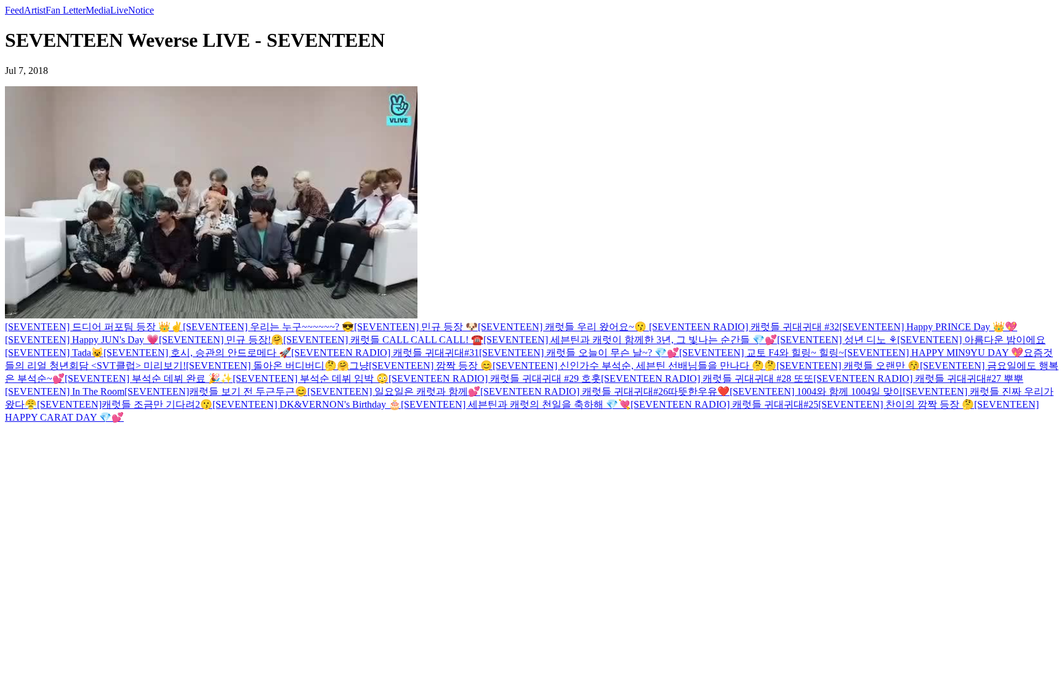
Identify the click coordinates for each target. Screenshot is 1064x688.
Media (98, 10)
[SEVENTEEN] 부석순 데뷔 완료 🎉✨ (149, 378)
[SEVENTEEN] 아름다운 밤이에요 (971, 339)
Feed (14, 10)
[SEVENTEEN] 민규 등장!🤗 (221, 339)
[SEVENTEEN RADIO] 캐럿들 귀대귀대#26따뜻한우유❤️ (605, 391)
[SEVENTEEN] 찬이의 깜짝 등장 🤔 (896, 404)
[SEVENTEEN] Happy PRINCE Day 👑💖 (928, 327)
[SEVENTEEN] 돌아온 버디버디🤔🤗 (267, 365)
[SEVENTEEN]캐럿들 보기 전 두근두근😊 (215, 391)
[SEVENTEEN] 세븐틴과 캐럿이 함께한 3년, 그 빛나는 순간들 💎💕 (630, 339)
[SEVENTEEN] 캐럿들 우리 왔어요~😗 (563, 327)
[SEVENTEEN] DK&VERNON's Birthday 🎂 (306, 404)
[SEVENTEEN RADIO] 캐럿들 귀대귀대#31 (385, 352)
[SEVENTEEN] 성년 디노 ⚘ (837, 339)
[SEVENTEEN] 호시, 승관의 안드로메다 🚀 (197, 352)
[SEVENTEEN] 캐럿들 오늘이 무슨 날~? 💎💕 (579, 352)
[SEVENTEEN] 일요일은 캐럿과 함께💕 (393, 391)
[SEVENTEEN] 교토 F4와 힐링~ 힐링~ (761, 352)
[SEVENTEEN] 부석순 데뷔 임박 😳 (311, 378)
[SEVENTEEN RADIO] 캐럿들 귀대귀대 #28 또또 (707, 378)
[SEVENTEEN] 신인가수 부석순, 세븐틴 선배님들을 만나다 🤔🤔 (634, 365)
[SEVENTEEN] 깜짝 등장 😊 (431, 365)
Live (119, 10)
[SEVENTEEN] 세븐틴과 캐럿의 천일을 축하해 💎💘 (516, 404)
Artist (35, 10)
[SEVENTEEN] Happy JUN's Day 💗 (82, 339)
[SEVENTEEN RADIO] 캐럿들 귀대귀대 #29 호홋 (495, 378)
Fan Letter (66, 10)
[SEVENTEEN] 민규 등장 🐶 (416, 327)
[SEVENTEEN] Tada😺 (54, 352)
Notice (141, 10)
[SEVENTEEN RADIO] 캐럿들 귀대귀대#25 (724, 404)
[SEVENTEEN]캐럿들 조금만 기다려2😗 (124, 404)
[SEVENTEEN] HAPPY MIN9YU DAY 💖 (933, 352)
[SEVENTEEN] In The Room (64, 391)
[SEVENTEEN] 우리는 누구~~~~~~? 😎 (268, 327)
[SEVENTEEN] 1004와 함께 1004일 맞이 (816, 391)
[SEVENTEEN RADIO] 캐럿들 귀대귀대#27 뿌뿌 (918, 378)
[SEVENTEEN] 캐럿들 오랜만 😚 (848, 365)
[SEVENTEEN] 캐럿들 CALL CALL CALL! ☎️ (383, 339)
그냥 (359, 365)
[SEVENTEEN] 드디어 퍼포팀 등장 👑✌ (94, 327)
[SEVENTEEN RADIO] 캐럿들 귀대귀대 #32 (744, 327)
